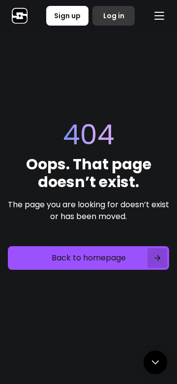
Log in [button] (113, 16)
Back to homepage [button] (89, 257)
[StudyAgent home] (20, 16)
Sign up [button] (67, 16)
